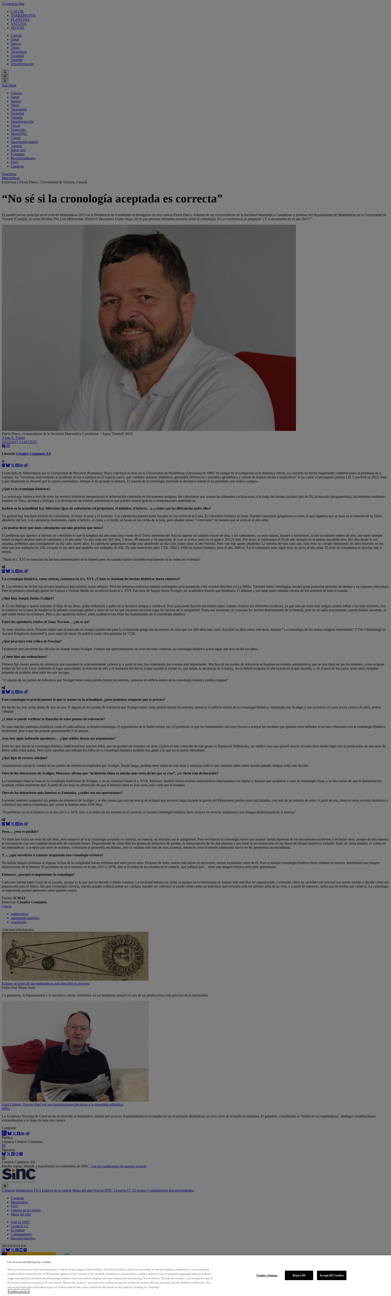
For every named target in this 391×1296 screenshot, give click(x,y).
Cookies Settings (267, 1275)
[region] (195, 1275)
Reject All (299, 1275)
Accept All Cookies (331, 1275)
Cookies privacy (18, 1291)
